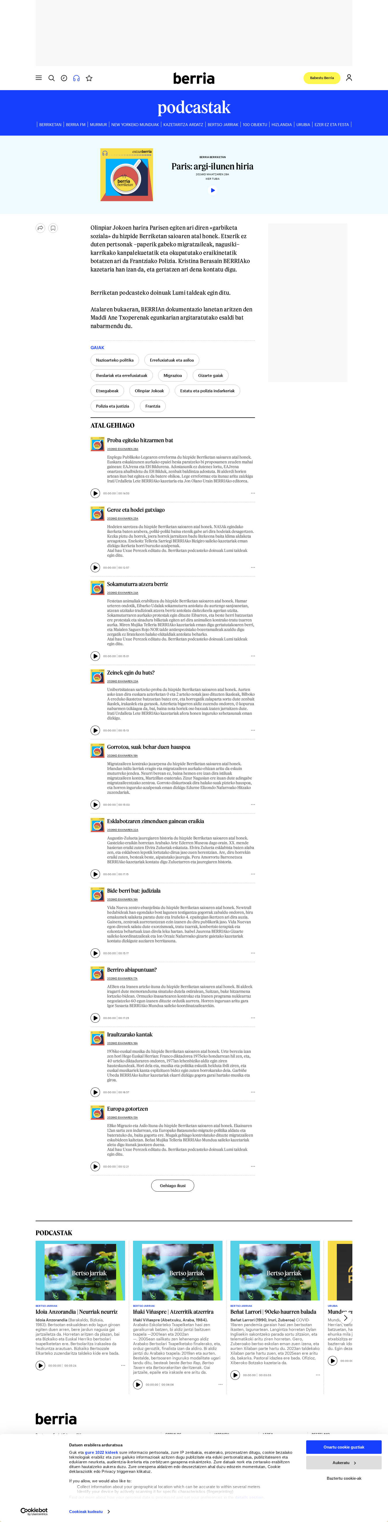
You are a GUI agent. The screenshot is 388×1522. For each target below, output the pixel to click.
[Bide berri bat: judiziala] (98, 894)
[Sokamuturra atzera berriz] (98, 588)
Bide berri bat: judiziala (134, 890)
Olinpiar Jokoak (149, 390)
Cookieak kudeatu (86, 1511)
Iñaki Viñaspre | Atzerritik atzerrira (173, 1311)
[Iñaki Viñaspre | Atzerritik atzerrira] (178, 1270)
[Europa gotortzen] (98, 1112)
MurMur (98, 124)
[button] (346, 1318)
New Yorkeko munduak (135, 124)
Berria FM (76, 124)
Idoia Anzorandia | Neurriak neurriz (77, 1311)
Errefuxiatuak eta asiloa (172, 360)
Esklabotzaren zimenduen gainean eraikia (155, 821)
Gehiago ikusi (173, 1185)
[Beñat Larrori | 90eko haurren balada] (275, 1270)
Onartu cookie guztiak (344, 1447)
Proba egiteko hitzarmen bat (140, 440)
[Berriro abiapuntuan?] (98, 973)
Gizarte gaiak (210, 375)
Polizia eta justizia (112, 406)
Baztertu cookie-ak (344, 1478)
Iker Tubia (213, 178)
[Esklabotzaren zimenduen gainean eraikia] (98, 825)
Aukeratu (341, 1462)
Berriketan (50, 124)
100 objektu (255, 124)
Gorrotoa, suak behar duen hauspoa (148, 747)
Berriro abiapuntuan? (132, 969)
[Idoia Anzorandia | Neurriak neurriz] (80, 1270)
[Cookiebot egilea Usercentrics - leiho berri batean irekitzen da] (34, 1512)
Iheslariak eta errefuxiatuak (121, 375)
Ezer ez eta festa (332, 124)
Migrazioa (173, 375)
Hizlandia (282, 124)
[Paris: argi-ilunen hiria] (83, 174)
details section (249, 1497)
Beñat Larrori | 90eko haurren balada (273, 1311)
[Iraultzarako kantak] (98, 1038)
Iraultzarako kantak (130, 1034)
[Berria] (56, 1422)
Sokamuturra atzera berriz (137, 584)
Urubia (303, 124)
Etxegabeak (107, 390)
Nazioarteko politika (115, 360)
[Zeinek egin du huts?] (98, 676)
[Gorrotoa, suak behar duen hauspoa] (98, 751)
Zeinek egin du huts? (131, 672)
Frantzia (152, 406)
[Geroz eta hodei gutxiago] (98, 513)
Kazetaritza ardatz (183, 124)
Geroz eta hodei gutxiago (136, 509)
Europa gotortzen (127, 1108)
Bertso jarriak (223, 124)
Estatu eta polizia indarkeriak (207, 390)
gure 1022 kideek (101, 1452)
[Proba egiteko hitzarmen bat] (98, 444)
